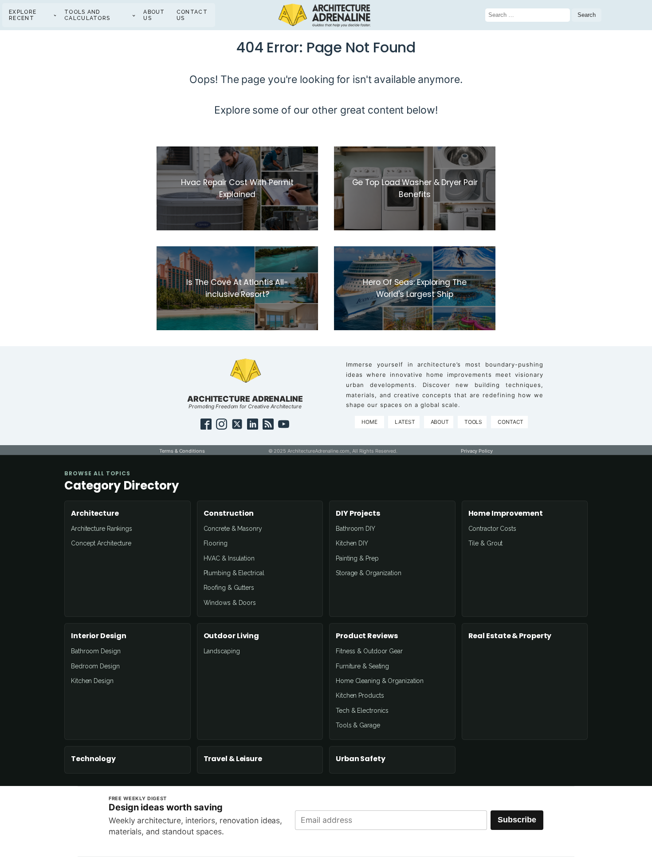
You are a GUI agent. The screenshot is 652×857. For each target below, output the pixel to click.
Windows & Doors (230, 602)
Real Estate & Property (510, 636)
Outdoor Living (231, 636)
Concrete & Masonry (233, 528)
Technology (93, 758)
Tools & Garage (358, 725)
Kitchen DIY (352, 543)
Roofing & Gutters (229, 587)
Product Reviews (367, 636)
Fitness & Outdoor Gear (369, 651)
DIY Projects (358, 513)
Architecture (95, 513)
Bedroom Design (95, 666)
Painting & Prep (357, 558)
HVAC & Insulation (229, 558)
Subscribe (517, 819)
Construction (229, 513)
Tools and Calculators (87, 15)
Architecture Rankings (101, 528)
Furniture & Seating (362, 666)
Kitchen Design (92, 680)
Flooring (216, 543)
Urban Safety (360, 758)
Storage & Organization (368, 573)
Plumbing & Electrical (234, 573)
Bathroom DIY (355, 528)
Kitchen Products (360, 695)
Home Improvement (505, 513)
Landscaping (222, 651)
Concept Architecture (101, 543)
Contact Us (192, 15)
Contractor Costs (492, 528)
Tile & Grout (485, 543)
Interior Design (98, 636)
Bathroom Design (96, 651)
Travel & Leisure (233, 758)
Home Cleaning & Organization (380, 680)
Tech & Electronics (362, 710)
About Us (154, 15)
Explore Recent (22, 15)
